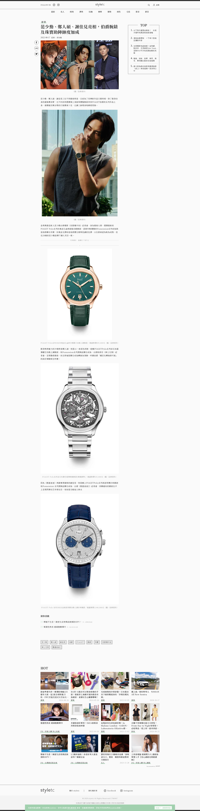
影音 (137, 11)
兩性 (119, 11)
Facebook (111, 790)
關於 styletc (74, 790)
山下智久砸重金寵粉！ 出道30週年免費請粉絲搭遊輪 (145, 31)
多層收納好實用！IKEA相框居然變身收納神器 (84, 724)
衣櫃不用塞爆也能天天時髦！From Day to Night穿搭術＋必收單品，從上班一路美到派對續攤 (145, 726)
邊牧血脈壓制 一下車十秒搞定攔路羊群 (145, 39)
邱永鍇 (59, 37)
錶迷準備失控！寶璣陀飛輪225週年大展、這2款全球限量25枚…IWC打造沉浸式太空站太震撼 (55, 694)
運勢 (109, 11)
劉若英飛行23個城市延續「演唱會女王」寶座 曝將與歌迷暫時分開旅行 (115, 757)
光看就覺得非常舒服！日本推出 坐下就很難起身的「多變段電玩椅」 (115, 694)
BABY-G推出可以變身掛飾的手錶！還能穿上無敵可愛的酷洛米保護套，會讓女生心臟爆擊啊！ (85, 694)
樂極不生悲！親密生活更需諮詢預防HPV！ (54, 755)
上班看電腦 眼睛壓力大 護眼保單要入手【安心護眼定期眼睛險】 (144, 757)
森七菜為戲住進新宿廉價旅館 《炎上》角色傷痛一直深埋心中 (146, 68)
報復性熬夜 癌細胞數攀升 (52, 723)
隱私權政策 (72, 808)
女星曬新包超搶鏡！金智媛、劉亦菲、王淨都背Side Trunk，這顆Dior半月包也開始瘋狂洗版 (146, 49)
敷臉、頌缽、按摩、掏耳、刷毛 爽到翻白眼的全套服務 (145, 60)
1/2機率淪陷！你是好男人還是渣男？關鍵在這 (84, 755)
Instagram (128, 791)
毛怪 (128, 11)
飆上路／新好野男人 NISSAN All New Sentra (145, 693)
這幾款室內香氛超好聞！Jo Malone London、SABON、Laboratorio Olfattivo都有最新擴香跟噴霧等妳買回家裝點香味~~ (115, 726)
